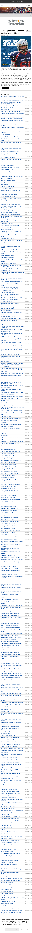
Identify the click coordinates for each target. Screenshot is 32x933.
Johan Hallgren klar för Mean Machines (10, 847)
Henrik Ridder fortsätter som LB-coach (10, 225)
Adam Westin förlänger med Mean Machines (11, 673)
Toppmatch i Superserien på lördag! (9, 136)
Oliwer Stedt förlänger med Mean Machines (11, 717)
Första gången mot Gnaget (7, 405)
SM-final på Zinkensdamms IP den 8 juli (10, 561)
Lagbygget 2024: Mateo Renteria (8, 506)
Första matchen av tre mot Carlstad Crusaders (12, 820)
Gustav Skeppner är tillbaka (7, 255)
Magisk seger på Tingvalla (7, 903)
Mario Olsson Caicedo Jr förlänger (9, 864)
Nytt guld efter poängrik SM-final (8, 555)
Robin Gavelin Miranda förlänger (8, 849)
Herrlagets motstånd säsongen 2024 (9, 508)
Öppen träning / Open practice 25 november (11, 537)
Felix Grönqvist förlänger (6, 889)
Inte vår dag (3, 377)
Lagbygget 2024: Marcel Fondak (8, 466)
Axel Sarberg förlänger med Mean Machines (11, 876)
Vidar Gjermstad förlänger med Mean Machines (12, 671)
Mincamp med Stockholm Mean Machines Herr (12, 373)
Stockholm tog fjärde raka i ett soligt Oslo (11, 418)
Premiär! (3, 829)
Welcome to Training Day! (7, 661)
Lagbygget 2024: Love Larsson (8, 528)
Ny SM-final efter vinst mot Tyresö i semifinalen (12, 787)
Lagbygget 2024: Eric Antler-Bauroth (9, 490)
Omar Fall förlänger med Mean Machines (10, 880)
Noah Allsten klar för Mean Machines (9, 679)
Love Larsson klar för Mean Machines (10, 652)
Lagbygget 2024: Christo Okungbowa (9, 517)
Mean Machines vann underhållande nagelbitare (12, 810)
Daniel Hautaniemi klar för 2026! (8, 169)
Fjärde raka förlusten (6, 310)
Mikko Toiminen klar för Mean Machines (10, 840)
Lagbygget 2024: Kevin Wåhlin (8, 497)
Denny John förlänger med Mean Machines (11, 895)
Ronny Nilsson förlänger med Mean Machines (11, 675)
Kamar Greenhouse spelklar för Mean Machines (12, 396)
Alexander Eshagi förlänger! (7, 210)
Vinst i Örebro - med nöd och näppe (9, 568)
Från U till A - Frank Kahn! (7, 178)
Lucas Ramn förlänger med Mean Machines (11, 693)
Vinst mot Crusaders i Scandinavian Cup (10, 816)
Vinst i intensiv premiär (6, 827)
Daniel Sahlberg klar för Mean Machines (10, 204)
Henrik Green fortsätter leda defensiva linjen (11, 281)
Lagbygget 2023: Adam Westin (8, 526)
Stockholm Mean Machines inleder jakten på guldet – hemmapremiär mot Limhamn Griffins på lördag (11, 349)
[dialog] (16, 924)
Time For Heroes (5, 905)
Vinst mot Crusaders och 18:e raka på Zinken (11, 564)
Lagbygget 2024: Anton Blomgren (8, 512)
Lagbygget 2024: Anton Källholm (8, 449)
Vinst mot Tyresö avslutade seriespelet (10, 791)
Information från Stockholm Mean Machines (11, 424)
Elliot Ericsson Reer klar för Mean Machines (11, 633)
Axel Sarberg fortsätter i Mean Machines (10, 627)
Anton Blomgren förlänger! (7, 223)
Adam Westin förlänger (6, 866)
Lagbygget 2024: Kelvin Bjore (8, 469)
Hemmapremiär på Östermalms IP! (9, 154)
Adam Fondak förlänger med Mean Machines (11, 611)
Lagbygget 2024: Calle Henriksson (9, 534)
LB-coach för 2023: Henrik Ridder (8, 742)
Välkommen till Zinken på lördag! (8, 566)
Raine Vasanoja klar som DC (7, 453)
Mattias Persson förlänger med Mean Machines (12, 687)
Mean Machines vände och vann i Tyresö (10, 146)
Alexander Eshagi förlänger (7, 862)
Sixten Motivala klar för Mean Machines (10, 647)
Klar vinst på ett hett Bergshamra (8, 402)
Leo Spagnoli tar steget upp (7, 855)
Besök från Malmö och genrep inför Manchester (12, 441)
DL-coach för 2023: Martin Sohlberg (9, 739)
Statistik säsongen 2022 (6, 767)
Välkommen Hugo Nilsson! (7, 711)
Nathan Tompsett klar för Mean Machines (10, 249)
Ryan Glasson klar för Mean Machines (10, 615)
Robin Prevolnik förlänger (7, 893)
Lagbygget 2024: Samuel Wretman (9, 471)
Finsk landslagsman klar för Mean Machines (11, 836)
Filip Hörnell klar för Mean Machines (9, 621)
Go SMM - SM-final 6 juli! (7, 380)
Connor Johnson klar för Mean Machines (10, 111)
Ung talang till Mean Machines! (8, 186)
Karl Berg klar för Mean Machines (9, 658)
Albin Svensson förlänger (7, 887)
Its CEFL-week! (4, 435)
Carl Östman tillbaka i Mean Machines (10, 650)
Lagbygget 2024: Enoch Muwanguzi (9, 473)
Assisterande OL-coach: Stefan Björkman (11, 757)
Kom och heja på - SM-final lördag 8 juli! (10, 557)
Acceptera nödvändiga (12, 930)
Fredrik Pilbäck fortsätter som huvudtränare (11, 375)
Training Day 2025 (5, 276)
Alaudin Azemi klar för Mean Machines (10, 682)
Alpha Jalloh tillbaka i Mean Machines (10, 818)
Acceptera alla (25, 930)
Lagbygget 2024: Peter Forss (8, 519)
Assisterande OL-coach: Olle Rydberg (10, 762)
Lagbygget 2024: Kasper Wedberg (9, 510)
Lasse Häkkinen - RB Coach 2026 (9, 212)
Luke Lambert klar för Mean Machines (10, 623)
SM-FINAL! (3, 784)
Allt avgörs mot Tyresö (6, 301)
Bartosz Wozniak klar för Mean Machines (10, 654)
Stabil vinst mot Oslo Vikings (8, 808)
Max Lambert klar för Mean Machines (9, 625)
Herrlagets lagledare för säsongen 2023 (10, 726)
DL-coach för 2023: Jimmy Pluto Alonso (10, 744)
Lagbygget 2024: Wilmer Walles (8, 504)
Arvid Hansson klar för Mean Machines (10, 645)
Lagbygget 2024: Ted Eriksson (8, 488)
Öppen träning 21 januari (6, 482)
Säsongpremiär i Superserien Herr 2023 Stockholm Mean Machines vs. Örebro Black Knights (11, 596)
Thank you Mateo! (5, 400)
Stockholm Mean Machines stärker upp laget (11, 910)
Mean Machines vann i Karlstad (8, 806)
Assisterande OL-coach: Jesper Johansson (11, 760)
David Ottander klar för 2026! (7, 257)
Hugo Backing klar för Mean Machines (10, 656)
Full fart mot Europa (5, 579)
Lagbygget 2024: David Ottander (8, 486)
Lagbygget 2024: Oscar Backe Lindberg (10, 530)
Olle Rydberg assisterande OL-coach (9, 860)
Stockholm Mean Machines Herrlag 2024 (10, 451)
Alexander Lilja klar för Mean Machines (10, 663)
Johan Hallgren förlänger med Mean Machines (11, 668)
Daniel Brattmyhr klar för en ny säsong (10, 167)
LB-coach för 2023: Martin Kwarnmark (10, 737)
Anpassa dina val (6, 926)
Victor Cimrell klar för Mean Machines (10, 834)
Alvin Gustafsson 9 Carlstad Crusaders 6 (10, 582)
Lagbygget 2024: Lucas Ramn (8, 501)
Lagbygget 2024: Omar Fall (7, 455)
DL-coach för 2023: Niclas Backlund (9, 746)
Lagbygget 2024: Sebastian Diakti (9, 539)
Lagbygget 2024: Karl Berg (7, 515)
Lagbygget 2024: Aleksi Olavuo (8, 493)
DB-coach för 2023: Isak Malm (8, 735)
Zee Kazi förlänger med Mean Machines (10, 853)
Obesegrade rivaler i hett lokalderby (9, 574)
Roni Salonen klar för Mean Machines (10, 831)
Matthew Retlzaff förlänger (7, 882)
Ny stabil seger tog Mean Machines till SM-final (12, 559)
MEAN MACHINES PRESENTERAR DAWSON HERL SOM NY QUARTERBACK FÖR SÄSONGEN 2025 (12, 365)
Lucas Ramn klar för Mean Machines (9, 845)
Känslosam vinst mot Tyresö (7, 823)
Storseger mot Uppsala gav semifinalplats (11, 908)
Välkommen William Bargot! (7, 238)
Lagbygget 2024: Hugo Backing (8, 495)
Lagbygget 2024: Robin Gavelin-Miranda (10, 484)
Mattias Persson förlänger (7, 851)
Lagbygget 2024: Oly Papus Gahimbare (10, 521)
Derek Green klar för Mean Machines (9, 398)
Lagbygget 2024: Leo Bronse (7, 477)
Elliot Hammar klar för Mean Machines (10, 174)
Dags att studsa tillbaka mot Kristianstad (10, 324)
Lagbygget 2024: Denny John (8, 458)
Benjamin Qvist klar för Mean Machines (10, 842)
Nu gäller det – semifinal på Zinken (9, 789)
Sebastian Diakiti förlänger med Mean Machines (12, 704)
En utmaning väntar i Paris (7, 416)
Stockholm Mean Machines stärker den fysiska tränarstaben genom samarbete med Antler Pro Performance (12, 370)
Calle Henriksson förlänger (7, 188)
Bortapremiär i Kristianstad (7, 426)
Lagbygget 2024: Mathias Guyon (8, 464)
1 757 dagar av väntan (6, 825)
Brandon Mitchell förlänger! (7, 244)
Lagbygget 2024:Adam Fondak (8, 475)
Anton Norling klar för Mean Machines (10, 613)
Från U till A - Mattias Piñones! (8, 180)
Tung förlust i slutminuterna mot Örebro (10, 151)
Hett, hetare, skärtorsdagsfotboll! (8, 336)
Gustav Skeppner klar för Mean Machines (11, 677)
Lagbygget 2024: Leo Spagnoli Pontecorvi (11, 499)
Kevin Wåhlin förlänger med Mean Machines (11, 707)
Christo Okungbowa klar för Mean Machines (11, 643)
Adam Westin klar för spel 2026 (8, 263)
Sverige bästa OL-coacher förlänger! (9, 194)
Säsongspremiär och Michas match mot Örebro (12, 447)
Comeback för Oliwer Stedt (7, 838)
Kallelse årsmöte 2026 (6, 134)
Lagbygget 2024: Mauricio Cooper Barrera (10, 460)
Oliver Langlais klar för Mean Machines (10, 635)
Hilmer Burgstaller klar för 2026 (8, 196)
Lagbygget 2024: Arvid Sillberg (8, 532)
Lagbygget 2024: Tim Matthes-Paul (9, 480)
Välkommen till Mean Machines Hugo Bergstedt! (12, 163)
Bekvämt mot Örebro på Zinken (8, 797)
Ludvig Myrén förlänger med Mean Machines (11, 878)
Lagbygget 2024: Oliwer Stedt (8, 523)
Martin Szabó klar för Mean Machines (10, 641)
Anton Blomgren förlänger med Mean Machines (12, 605)
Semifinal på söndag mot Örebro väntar (10, 105)
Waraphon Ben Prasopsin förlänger (9, 858)
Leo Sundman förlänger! (6, 171)
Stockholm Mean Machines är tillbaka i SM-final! (12, 100)
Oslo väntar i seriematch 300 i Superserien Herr (12, 346)
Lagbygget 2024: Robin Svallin (8, 462)
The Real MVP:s (5, 202)
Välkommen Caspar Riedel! (7, 165)
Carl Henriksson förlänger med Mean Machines (12, 702)
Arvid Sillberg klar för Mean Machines (10, 599)
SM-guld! (3, 782)
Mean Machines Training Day (8, 709)
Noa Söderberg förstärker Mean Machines (11, 214)
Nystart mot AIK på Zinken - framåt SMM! (11, 318)
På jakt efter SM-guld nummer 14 (8, 901)
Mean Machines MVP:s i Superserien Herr (11, 780)
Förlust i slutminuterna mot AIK (8, 316)
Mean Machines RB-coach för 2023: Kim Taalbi (12, 748)
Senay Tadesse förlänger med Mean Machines (12, 176)
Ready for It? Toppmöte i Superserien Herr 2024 (12, 410)
